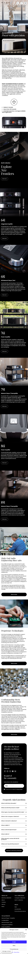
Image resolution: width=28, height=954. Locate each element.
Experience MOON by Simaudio (14, 850)
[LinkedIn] (15, 771)
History (3, 904)
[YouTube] (13, 771)
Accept (14, 942)
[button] (26, 929)
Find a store (14, 594)
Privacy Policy (16, 952)
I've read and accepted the (14, 789)
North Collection (19, 900)
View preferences (14, 949)
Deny (14, 945)
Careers (4, 902)
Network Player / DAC (7, 922)
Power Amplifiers (6, 926)
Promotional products (20, 911)
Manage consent (6, 951)
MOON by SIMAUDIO (6, 898)
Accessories (18, 909)
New (16, 907)
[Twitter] (10, 771)
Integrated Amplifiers (7, 924)
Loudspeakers (5, 920)
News (3, 906)
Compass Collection (20, 898)
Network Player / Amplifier (8, 918)
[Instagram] (7, 771)
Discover (4, 178)
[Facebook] (5, 771)
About (3, 900)
